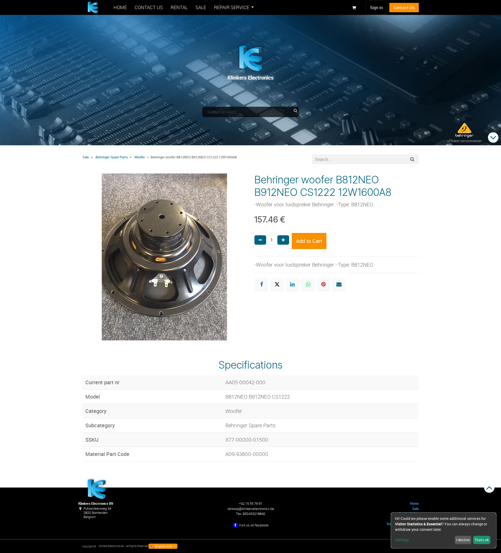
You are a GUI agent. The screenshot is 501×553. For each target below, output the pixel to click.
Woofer (139, 157)
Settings (402, 539)
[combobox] (250, 112)
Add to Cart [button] (309, 240)
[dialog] (443, 530)
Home (414, 503)
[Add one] (283, 240)
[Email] (339, 284)
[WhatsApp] (308, 284)
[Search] (412, 159)
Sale (85, 157)
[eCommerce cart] (353, 7)
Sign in (376, 7)
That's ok (481, 539)
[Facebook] (261, 284)
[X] (277, 284)
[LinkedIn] (292, 284)
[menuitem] (120, 7)
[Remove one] (260, 240)
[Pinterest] (323, 284)
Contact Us (404, 7)
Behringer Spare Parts (112, 157)
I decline (463, 539)
